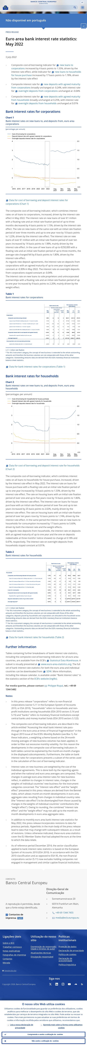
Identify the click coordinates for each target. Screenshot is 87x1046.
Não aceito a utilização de (45, 1041)
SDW (49, 672)
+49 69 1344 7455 (64, 913)
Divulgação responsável (42, 957)
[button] (82, 2)
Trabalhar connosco (12, 947)
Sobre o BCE (8, 943)
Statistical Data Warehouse (64, 661)
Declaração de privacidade (71, 951)
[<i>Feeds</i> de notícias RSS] (82, 984)
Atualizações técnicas (41, 953)
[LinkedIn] (56, 984)
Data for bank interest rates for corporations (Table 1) (37, 367)
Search (75, 7)
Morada (6, 963)
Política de (67, 955)
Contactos (7, 959)
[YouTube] (69, 984)
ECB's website (41, 679)
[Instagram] (63, 984)
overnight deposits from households (37, 103)
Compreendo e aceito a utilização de (45, 1034)
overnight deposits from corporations (38, 91)
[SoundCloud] (75, 984)
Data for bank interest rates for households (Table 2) (36, 637)
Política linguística (67, 965)
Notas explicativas (11, 951)
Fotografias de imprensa (14, 955)
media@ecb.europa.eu (67, 918)
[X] (50, 984)
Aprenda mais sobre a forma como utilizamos (62, 1026)
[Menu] (82, 7)
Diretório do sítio (10, 971)
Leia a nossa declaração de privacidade (21, 1026)
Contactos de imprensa (14, 916)
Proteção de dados (67, 947)
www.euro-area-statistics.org (56, 664)
